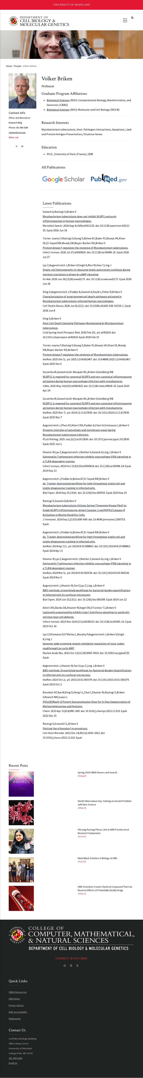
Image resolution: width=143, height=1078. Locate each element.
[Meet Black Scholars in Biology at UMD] (21, 869)
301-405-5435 (15, 1058)
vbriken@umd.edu (17, 132)
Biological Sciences (58, 100)
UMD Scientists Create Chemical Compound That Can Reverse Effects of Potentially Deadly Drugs (105, 888)
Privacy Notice (16, 1005)
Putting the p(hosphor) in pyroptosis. (65, 728)
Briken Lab (13, 137)
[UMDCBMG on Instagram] (65, 965)
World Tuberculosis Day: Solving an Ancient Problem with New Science (104, 802)
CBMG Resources (18, 992)
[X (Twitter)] (17, 146)
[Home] (39, 21)
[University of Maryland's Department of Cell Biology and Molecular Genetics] (71, 929)
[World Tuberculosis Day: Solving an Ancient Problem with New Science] (21, 812)
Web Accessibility (18, 1012)
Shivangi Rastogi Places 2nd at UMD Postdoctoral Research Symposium (103, 831)
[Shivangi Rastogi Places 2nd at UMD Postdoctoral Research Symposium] (21, 841)
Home (9, 66)
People (17, 66)
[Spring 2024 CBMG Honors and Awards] (21, 784)
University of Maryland (71, 4)
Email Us (13, 1063)
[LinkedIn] (22, 146)
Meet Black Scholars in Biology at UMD (97, 858)
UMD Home (14, 998)
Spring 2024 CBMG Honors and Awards (97, 772)
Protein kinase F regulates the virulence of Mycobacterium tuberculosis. (85, 247)
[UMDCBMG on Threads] (71, 965)
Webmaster (15, 1018)
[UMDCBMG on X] (77, 965)
